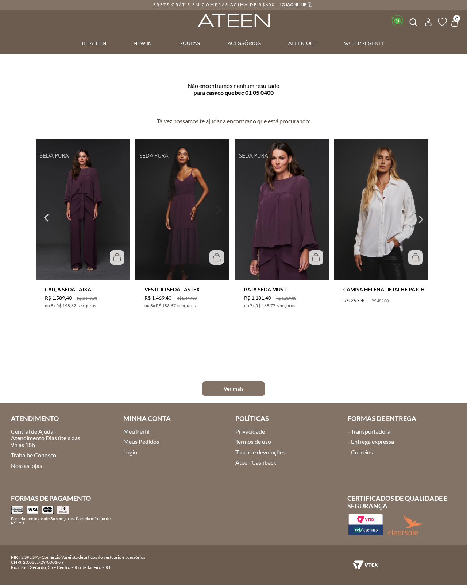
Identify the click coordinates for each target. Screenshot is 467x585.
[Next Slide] (421, 219)
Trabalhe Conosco (33, 455)
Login (130, 452)
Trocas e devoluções (260, 452)
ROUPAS (189, 43)
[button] (46, 209)
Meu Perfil (136, 431)
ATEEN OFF (302, 43)
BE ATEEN (94, 43)
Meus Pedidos (141, 441)
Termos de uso (253, 441)
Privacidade (250, 431)
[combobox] (412, 21)
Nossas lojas (26, 465)
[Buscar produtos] (412, 21)
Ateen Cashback (255, 462)
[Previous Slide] (45, 219)
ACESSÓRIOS (244, 43)
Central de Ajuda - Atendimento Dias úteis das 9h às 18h (45, 438)
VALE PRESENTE (364, 43)
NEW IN (143, 43)
